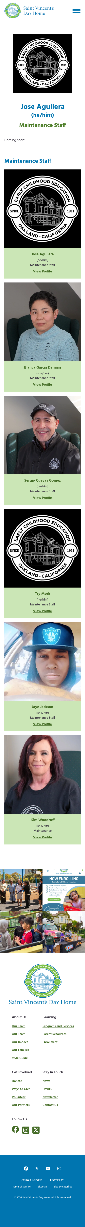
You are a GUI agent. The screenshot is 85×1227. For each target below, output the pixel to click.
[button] (76, 10)
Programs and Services (58, 1026)
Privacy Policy (56, 1180)
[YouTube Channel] (48, 1168)
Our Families (20, 1050)
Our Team (18, 1026)
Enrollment (50, 1042)
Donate (17, 1081)
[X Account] (36, 1130)
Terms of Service (22, 1187)
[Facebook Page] (15, 1131)
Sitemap (42, 1187)
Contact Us (50, 1105)
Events (47, 1089)
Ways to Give (21, 1089)
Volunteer (19, 1097)
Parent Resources (54, 1034)
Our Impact (20, 1042)
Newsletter (50, 1097)
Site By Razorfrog (63, 1187)
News (46, 1081)
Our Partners (21, 1105)
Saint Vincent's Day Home (36, 1198)
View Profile (42, 271)
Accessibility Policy (32, 1180)
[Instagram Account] (25, 1130)
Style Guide (20, 1058)
